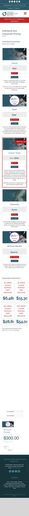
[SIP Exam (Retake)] (8, 424)
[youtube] (19, 471)
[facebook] (16, 471)
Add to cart (6, 447)
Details (10, 450)
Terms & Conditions (16, 486)
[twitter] (13, 471)
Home (8, 481)
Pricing (6, 486)
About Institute (14, 481)
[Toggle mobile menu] (25, 13)
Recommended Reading (20, 485)
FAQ (10, 486)
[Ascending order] (21, 411)
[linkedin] (10, 471)
